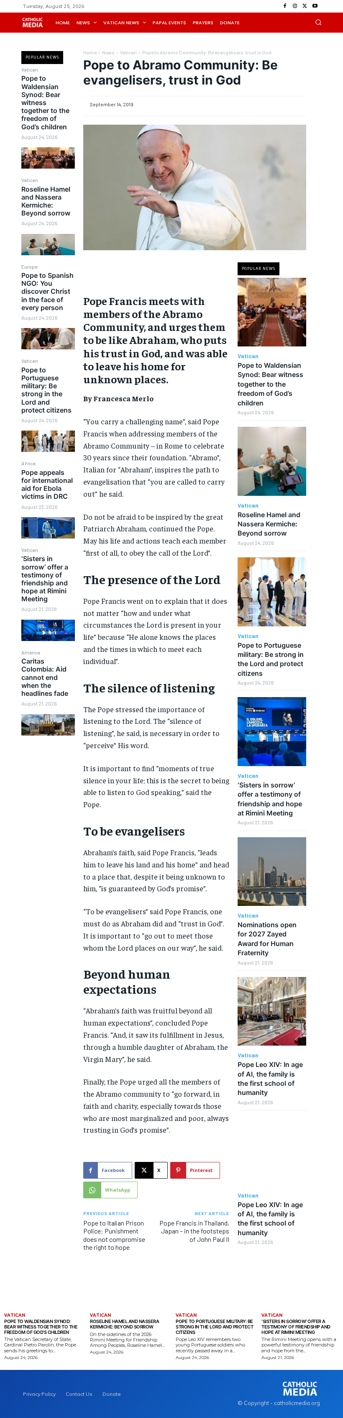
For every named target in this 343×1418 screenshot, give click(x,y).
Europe (29, 266)
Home (90, 52)
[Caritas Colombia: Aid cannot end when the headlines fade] (48, 725)
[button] (318, 22)
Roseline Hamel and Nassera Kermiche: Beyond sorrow (45, 201)
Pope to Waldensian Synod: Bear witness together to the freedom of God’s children (45, 102)
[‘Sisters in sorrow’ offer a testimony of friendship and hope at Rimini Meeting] (48, 630)
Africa (28, 463)
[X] (305, 6)
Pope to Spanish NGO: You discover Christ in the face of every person (47, 291)
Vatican (29, 69)
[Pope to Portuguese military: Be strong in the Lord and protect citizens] (48, 441)
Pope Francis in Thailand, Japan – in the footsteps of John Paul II (194, 1231)
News (108, 52)
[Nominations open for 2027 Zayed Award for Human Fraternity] (272, 871)
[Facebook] (285, 6)
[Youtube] (315, 6)
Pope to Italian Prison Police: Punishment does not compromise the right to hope (114, 1235)
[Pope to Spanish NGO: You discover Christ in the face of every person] (48, 338)
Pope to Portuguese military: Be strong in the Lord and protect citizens (46, 390)
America (30, 652)
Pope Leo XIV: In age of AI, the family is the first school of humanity (270, 1218)
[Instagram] (295, 6)
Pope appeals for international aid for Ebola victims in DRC (47, 484)
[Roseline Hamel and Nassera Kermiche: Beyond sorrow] (48, 244)
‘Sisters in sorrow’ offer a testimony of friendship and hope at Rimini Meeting (44, 578)
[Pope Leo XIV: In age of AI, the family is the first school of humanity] (272, 1011)
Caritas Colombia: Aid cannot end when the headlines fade (44, 677)
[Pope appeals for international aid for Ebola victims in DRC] (48, 527)
